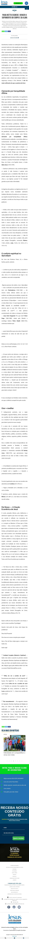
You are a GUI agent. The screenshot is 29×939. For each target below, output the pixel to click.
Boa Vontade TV (14, 892)
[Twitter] (6, 31)
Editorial (14, 869)
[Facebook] (9, 31)
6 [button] (17, 761)
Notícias (15, 10)
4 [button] (13, 761)
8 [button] (22, 761)
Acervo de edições (15, 865)
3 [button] (11, 761)
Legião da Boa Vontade (14, 886)
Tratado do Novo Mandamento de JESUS (14, 867)
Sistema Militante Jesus (14, 878)
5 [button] (15, 761)
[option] (15, 745)
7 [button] (19, 761)
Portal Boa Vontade (14, 890)
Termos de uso (14, 936)
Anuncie (14, 880)
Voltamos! (14, 871)
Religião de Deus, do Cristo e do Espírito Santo (14, 885)
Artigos (14, 874)
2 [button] (9, 761)
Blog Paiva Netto (14, 888)
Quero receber (18, 838)
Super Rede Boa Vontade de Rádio (15, 894)
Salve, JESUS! (14, 872)
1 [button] (7, 761)
